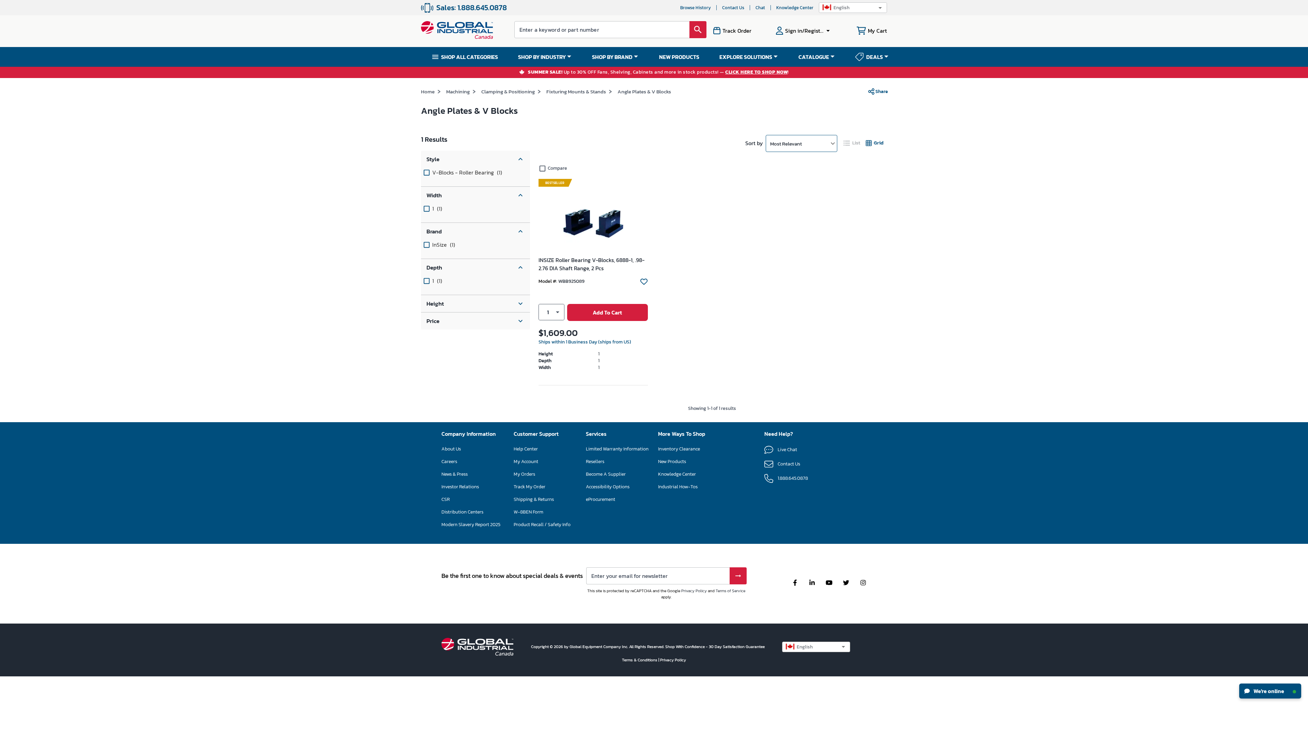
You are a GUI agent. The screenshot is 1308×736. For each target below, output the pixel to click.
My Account (526, 461)
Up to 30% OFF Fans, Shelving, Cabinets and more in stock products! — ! (658, 72)
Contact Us (733, 7)
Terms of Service (730, 591)
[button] (853, 8)
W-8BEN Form (528, 512)
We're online (1268, 691)
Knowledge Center (794, 7)
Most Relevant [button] (786, 144)
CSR (445, 499)
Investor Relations (460, 486)
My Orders (524, 474)
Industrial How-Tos (678, 486)
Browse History (695, 7)
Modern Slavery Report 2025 (470, 524)
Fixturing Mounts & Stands (576, 91)
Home (428, 91)
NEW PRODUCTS (679, 57)
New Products (672, 461)
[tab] (852, 143)
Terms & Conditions (640, 660)
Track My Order (529, 486)
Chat (760, 7)
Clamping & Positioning (508, 91)
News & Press (454, 474)
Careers (449, 461)
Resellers (595, 461)
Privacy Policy (694, 591)
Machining (458, 91)
